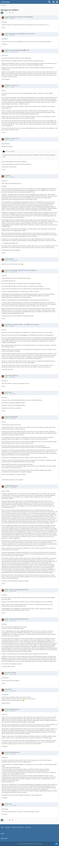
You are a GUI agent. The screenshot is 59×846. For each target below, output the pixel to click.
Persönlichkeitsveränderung (12, 709)
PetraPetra (7, 175)
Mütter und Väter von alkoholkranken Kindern (17, 589)
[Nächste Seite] (12, 13)
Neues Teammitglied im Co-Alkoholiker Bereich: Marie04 (19, 33)
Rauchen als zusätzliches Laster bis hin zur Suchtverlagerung (20, 270)
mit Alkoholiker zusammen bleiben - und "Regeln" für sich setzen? (22, 324)
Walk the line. (8, 804)
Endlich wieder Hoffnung (11, 375)
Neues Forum (8, 392)
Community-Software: (25, 843)
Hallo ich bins (8, 689)
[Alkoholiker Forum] (5, 1)
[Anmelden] (53, 2)
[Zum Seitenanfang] (56, 843)
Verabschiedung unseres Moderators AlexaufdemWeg (19, 17)
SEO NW (40, 843)
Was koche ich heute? (10, 672)
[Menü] (57, 1)
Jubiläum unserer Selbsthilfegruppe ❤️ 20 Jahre (17, 50)
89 (9, 12)
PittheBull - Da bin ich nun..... (12, 85)
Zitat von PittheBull (10, 151)
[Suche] (49, 1)
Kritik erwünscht (9, 259)
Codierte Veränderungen (11, 416)
